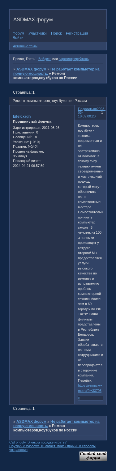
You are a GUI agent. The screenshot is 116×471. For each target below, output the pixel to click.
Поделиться (87, 109)
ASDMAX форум (31, 69)
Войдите (44, 59)
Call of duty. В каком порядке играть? (38, 442)
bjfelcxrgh (22, 116)
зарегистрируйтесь (74, 59)
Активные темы (25, 46)
